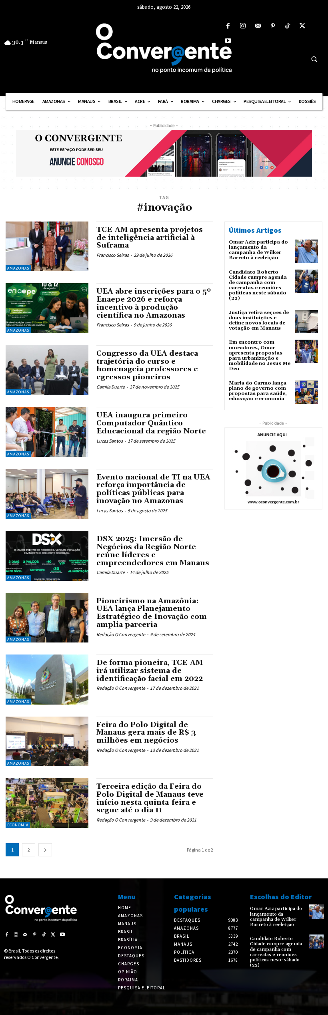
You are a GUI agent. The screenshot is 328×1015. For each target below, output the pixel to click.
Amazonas (18, 268)
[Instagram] (243, 26)
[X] (302, 26)
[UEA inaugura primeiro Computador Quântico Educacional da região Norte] (47, 432)
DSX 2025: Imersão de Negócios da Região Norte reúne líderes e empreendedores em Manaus (152, 550)
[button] (314, 59)
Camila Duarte (110, 387)
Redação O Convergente (120, 634)
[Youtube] (228, 41)
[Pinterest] (272, 26)
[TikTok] (287, 26)
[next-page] (45, 849)
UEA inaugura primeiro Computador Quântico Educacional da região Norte (151, 423)
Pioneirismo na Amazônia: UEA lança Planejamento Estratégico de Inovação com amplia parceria (151, 612)
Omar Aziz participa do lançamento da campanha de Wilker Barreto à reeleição (258, 250)
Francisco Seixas (112, 255)
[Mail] (257, 26)
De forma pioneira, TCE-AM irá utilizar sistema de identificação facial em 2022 (149, 670)
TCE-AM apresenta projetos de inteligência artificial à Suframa (149, 237)
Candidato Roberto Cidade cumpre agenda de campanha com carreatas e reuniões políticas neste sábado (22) (258, 285)
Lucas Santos (109, 441)
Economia (17, 825)
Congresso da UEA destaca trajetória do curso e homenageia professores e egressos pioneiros (147, 365)
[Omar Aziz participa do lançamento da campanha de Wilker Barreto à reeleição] (306, 251)
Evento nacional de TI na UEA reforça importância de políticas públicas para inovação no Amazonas (153, 489)
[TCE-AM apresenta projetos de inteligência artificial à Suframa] (47, 246)
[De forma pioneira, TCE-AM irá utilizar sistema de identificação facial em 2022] (47, 679)
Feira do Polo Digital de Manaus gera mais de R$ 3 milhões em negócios (146, 732)
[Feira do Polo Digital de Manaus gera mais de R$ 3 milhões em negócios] (47, 741)
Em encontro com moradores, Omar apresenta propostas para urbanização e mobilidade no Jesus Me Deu (259, 355)
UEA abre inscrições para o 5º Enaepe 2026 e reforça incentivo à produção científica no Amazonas (153, 303)
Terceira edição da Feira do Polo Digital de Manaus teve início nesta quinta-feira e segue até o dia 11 (150, 798)
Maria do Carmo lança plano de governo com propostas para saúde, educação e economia (258, 391)
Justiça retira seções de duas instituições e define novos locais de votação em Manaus (259, 321)
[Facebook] (228, 26)
